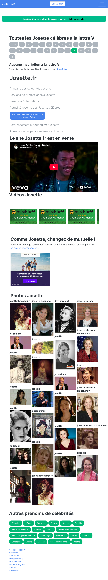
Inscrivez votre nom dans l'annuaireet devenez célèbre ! (27, 115)
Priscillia (78, 523)
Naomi (49, 529)
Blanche (41, 542)
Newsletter (14, 570)
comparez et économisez (24, 248)
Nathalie (37, 529)
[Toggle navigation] (102, 4)
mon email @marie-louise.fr (23, 535)
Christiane (16, 542)
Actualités (13, 553)
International (15, 561)
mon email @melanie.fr (67, 529)
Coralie (74, 535)
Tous (14, 44)
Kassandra (60, 535)
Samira (54, 523)
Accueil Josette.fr (17, 550)
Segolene (41, 523)
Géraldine (16, 523)
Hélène (28, 523)
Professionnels (16, 559)
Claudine (86, 535)
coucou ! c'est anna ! (59, 542)
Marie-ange (45, 535)
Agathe (77, 542)
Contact (12, 567)
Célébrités (57, 4)
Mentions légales (17, 564)
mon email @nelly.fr (20, 529)
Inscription (62, 69)
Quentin (65, 523)
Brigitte (29, 542)
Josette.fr (8, 3)
